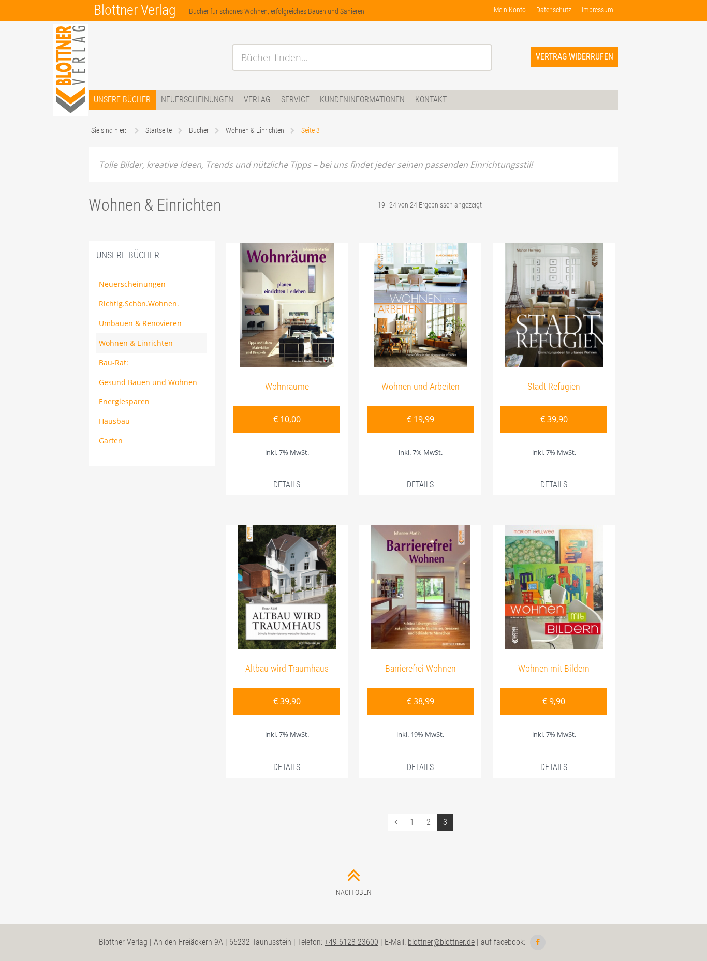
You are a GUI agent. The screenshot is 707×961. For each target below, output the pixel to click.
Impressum (597, 10)
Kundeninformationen (362, 100)
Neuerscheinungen (197, 100)
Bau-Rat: (113, 362)
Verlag (257, 100)
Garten (111, 441)
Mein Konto (510, 10)
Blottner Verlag (135, 10)
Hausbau (114, 421)
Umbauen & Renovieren (140, 323)
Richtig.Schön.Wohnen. (139, 303)
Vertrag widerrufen (574, 57)
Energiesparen (124, 401)
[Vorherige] (396, 822)
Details (286, 485)
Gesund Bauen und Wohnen (148, 382)
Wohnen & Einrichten (136, 343)
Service (295, 100)
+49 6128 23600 (351, 942)
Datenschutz (553, 10)
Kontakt (431, 100)
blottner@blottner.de (441, 942)
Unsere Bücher (122, 100)
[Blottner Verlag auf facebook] (538, 942)
